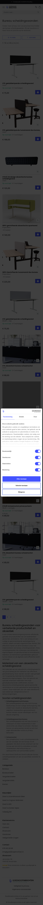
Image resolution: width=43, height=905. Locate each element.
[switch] (38, 457)
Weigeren (21, 492)
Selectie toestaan (22, 485)
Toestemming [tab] (7, 417)
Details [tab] (21, 417)
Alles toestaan (21, 479)
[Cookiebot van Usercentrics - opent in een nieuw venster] (32, 411)
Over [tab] (35, 417)
